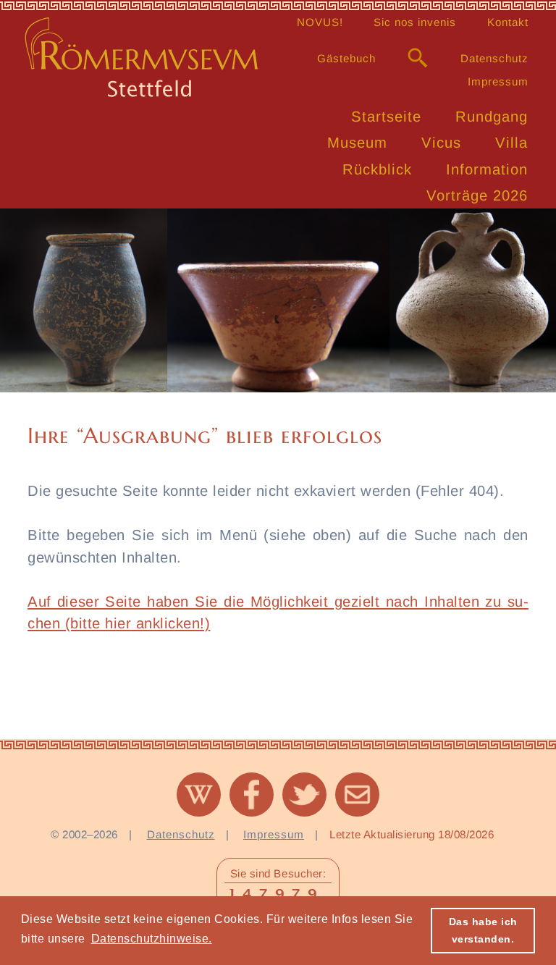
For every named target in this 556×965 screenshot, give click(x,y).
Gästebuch (346, 58)
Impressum (498, 81)
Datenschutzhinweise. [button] (151, 938)
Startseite (386, 117)
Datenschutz (494, 58)
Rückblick (377, 169)
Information (487, 169)
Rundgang (491, 117)
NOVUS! (320, 22)
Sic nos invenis (415, 22)
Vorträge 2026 (477, 195)
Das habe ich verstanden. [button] (483, 930)
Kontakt (507, 22)
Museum (357, 143)
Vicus (441, 143)
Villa (511, 143)
